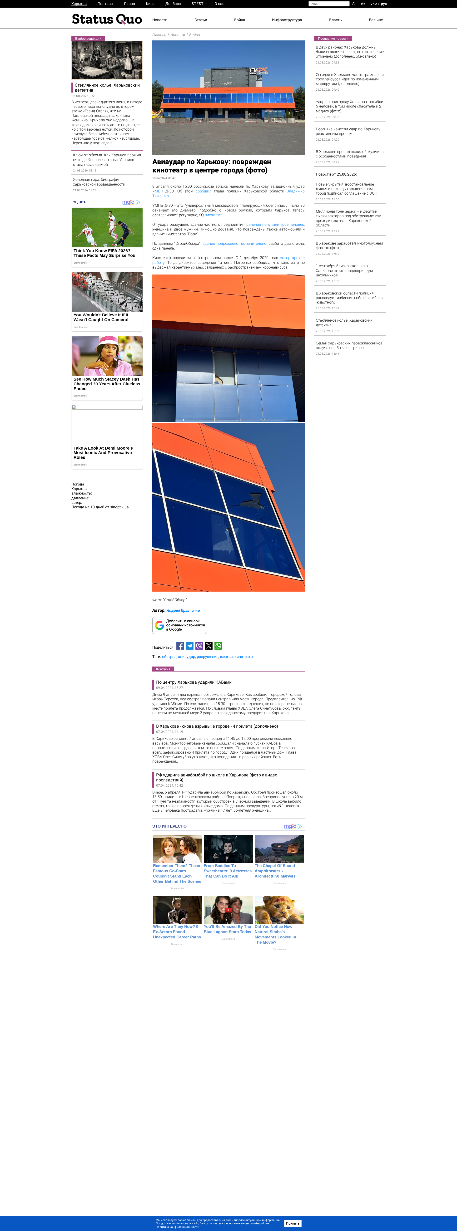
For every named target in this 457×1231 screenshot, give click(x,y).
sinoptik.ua (119, 507)
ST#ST (198, 3)
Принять (293, 1223)
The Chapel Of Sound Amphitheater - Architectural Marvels (275, 870)
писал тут (213, 215)
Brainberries (177, 888)
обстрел (169, 656)
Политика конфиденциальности (177, 1227)
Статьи (200, 20)
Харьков (79, 3)
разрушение (207, 656)
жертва (226, 656)
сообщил (203, 191)
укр (374, 3)
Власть (335, 20)
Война (239, 20)
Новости (159, 20)
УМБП (157, 191)
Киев (150, 3)
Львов (129, 3)
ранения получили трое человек (275, 224)
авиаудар (186, 656)
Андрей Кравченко (183, 610)
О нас (219, 3)
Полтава (105, 3)
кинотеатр (243, 656)
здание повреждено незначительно (234, 243)
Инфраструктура (287, 20)
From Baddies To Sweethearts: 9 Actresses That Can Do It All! (228, 870)
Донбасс (173, 3)
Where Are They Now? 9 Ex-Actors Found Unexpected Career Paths (177, 931)
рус (384, 3)
